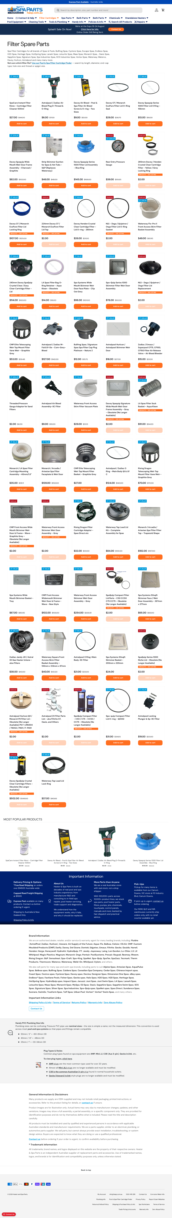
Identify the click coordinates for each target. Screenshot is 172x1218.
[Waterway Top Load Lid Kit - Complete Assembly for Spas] (118, 512)
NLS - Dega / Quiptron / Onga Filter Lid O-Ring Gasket (117, 226)
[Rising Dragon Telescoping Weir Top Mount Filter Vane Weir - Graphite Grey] (150, 453)
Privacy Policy (140, 1199)
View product (24, 843)
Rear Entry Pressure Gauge (115, 163)
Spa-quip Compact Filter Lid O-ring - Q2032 (118, 717)
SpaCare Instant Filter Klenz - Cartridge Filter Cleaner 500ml (20, 106)
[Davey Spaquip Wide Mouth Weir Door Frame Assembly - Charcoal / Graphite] (21, 146)
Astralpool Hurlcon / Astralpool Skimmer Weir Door (118, 347)
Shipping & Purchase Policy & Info (123, 1204)
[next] (166, 846)
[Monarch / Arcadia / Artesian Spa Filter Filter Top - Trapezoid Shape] (150, 512)
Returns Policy (79, 1002)
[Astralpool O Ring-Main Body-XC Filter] (86, 641)
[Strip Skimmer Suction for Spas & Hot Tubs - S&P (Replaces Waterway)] (54, 146)
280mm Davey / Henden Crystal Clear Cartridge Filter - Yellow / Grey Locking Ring (149, 166)
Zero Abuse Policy (113, 1002)
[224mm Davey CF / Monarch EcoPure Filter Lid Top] (54, 208)
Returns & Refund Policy (100, 1204)
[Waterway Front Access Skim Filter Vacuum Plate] (86, 388)
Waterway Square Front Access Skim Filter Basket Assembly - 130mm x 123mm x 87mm (54, 661)
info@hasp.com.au (116, 1194)
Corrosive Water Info (157, 1194)
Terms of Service (61, 1002)
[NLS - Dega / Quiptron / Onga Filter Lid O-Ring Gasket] (118, 208)
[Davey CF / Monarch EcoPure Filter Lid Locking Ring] (21, 208)
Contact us (34, 1139)
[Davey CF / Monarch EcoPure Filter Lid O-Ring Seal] (118, 87)
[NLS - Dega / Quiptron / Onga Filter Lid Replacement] (150, 267)
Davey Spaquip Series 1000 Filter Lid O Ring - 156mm (149, 106)
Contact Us (116, 29)
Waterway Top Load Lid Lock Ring (53, 782)
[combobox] (98, 10)
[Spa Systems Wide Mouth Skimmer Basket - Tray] (21, 579)
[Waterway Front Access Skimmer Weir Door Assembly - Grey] (54, 512)
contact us (158, 901)
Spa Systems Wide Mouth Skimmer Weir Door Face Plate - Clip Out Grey (84, 287)
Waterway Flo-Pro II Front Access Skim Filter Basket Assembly (149, 226)
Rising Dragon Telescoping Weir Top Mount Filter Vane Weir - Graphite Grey (149, 473)
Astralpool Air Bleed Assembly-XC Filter (51, 405)
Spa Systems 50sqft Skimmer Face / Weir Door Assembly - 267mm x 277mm (150, 599)
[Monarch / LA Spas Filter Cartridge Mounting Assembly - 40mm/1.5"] (21, 453)
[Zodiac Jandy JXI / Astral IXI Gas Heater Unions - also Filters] (21, 641)
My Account (102, 1194)
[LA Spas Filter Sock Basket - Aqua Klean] (150, 388)
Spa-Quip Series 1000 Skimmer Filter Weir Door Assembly (118, 285)
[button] (163, 10)
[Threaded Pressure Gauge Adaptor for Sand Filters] (21, 388)
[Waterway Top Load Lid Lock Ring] (54, 765)
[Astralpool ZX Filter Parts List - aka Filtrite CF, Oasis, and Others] (54, 700)
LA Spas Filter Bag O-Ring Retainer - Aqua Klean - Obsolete (52, 285)
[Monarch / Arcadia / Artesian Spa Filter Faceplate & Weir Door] (54, 453)
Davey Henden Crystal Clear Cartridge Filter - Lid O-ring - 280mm (85, 226)
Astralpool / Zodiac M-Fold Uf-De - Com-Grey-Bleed (54, 347)
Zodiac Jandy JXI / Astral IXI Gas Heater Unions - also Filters (21, 660)
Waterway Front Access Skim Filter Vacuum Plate (86, 405)
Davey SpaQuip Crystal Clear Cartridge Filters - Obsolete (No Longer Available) (21, 785)
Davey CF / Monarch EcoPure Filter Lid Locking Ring (19, 226)
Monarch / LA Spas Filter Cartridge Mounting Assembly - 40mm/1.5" (21, 471)
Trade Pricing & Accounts (127, 1209)
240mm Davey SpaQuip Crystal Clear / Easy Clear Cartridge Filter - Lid (20, 287)
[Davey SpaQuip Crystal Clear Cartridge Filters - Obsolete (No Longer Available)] (21, 765)
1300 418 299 (130, 1194)
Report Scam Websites (157, 1199)
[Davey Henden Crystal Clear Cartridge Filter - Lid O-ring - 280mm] (86, 208)
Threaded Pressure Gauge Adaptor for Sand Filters (21, 406)
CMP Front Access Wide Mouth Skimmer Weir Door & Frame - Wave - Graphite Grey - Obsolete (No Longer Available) (20, 534)
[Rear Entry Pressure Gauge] (118, 146)
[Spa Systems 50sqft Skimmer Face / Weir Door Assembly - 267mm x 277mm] (150, 579)
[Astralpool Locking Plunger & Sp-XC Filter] (150, 700)
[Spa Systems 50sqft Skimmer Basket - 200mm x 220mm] (118, 641)
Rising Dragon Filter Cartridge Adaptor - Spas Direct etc (83, 530)
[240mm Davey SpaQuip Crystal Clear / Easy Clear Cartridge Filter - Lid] (21, 267)
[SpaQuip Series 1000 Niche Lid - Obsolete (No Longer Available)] (150, 641)
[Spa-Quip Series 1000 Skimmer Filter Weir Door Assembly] (118, 267)
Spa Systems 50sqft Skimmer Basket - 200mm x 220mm (115, 660)
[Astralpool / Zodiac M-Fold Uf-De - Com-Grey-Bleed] (54, 329)
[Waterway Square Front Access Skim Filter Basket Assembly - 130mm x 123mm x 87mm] (54, 641)
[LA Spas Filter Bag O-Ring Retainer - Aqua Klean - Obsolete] (54, 267)
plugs (54, 1063)
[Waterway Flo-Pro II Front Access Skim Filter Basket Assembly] (150, 208)
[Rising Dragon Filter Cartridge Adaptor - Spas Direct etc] (86, 512)
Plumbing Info (101, 1199)
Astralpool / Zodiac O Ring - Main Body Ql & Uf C (117, 471)
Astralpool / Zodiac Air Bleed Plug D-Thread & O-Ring (52, 106)
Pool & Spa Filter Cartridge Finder (120, 1199)
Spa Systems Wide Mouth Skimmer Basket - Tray (21, 598)
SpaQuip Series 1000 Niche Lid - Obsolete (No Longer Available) (150, 660)
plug (68, 1071)
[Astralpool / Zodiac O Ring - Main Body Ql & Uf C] (118, 453)
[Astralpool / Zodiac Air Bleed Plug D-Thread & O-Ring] (54, 87)
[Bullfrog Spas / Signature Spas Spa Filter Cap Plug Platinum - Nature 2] (86, 329)
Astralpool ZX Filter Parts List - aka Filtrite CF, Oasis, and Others (54, 719)
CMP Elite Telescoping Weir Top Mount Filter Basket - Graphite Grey (85, 471)
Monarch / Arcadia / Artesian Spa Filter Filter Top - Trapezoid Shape (149, 530)
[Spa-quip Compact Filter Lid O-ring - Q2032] (118, 700)
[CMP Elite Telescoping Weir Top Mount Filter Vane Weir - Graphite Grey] (21, 329)
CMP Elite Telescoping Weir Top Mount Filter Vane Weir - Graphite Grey (20, 349)
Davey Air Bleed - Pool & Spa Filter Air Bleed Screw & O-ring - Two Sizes (85, 107)
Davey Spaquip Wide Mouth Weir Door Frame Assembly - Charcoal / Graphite (20, 166)
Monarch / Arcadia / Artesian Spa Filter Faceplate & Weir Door (52, 471)
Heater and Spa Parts (20, 1194)
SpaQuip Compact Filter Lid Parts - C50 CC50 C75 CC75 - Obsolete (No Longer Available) (117, 599)
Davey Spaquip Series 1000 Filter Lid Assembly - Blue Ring (86, 165)
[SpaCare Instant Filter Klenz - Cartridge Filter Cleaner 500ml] (21, 87)
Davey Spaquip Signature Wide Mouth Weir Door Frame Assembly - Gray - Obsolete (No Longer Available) (118, 409)
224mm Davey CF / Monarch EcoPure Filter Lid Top (53, 226)
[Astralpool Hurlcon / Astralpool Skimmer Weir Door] (118, 329)
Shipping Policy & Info (24, 920)
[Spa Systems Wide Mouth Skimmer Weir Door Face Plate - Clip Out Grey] (86, 267)
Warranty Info (95, 1002)
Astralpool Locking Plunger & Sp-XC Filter (149, 717)
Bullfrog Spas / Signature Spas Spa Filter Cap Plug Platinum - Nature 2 (85, 347)
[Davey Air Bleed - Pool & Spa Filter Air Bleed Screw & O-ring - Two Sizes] (86, 87)
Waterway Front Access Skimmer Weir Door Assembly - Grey (53, 530)
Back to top (86, 1170)
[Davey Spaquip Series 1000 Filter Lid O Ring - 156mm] (150, 87)
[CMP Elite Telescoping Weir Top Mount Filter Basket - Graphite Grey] (86, 453)
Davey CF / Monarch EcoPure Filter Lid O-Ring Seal (118, 106)
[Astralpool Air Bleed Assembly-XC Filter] (54, 388)
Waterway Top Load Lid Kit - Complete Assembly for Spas (117, 530)
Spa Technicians (144, 1204)
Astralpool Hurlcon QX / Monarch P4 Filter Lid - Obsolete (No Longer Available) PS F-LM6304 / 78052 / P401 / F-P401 (21, 722)
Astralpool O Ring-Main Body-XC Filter (85, 658)
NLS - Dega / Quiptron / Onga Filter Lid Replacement (149, 285)
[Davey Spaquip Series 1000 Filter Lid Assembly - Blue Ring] (86, 146)
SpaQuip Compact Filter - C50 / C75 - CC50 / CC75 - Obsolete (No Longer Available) (85, 720)
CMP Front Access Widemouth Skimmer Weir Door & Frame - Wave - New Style (52, 599)
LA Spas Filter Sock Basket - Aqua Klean (148, 405)
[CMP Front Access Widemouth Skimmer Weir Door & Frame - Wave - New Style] (54, 579)
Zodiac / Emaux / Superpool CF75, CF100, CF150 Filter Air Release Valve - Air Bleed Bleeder (150, 349)
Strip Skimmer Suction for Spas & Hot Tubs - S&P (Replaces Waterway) (52, 166)
